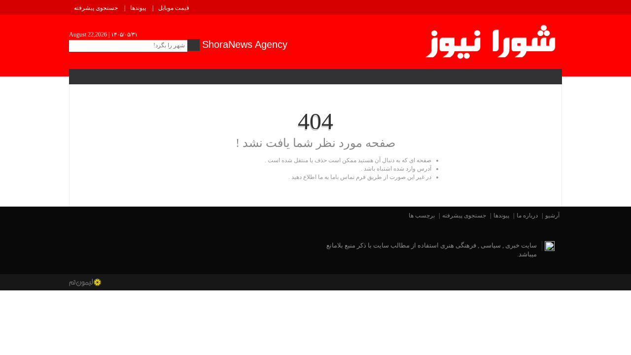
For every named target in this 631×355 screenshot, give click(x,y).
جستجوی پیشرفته (96, 7)
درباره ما (527, 215)
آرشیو (552, 215)
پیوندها (138, 7)
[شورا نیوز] (491, 39)
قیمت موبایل (173, 7)
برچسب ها (422, 215)
